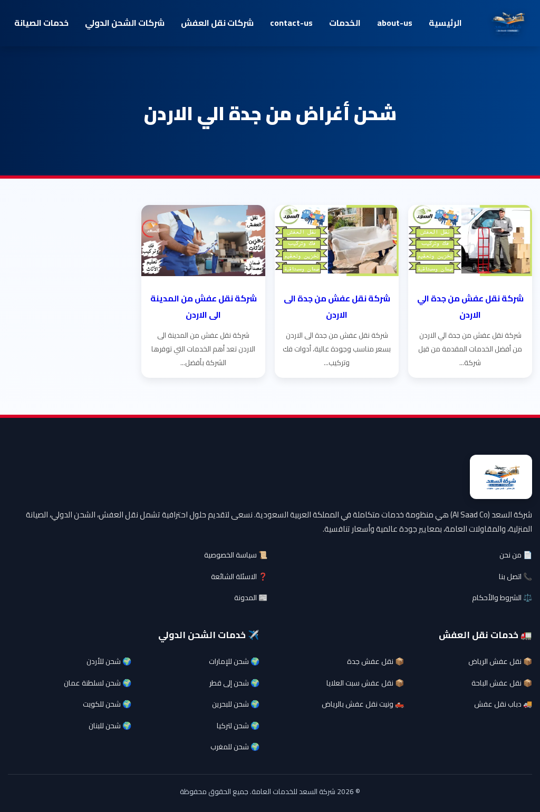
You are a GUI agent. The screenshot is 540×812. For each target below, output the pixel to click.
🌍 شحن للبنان (110, 725)
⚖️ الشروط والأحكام (502, 597)
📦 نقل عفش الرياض (500, 661)
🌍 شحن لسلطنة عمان (97, 683)
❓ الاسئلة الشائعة (239, 576)
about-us (394, 23)
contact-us (291, 23)
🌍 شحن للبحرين (235, 704)
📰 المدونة (250, 597)
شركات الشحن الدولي (125, 23)
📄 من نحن (515, 555)
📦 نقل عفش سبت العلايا (365, 683)
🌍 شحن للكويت (107, 704)
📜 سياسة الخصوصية (235, 555)
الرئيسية (445, 23)
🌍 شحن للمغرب (234, 747)
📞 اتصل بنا (515, 576)
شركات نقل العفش (217, 23)
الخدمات (345, 23)
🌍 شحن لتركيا (238, 725)
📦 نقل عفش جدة (375, 661)
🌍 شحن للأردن (108, 661)
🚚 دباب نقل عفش (503, 704)
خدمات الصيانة (41, 23)
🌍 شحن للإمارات (234, 661)
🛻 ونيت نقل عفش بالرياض (363, 704)
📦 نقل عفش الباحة (501, 683)
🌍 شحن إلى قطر (234, 683)
